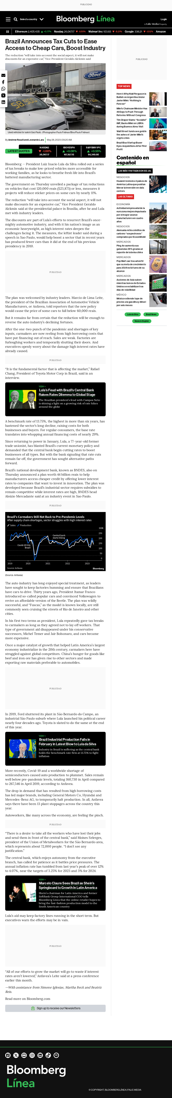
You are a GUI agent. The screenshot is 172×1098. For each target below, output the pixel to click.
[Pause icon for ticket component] (8, 32)
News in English (142, 321)
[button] (3, 75)
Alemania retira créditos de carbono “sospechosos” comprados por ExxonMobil (131, 233)
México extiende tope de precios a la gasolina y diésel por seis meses (131, 302)
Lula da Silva (132, 314)
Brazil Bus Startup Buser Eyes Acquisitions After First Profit (132, 146)
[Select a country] (42, 19)
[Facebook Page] (8, 1055)
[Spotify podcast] (56, 1055)
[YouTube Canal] (24, 1055)
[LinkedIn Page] (40, 1055)
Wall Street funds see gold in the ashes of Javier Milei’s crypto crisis (132, 134)
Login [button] (164, 19)
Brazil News (151, 314)
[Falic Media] (146, 24)
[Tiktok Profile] (48, 1055)
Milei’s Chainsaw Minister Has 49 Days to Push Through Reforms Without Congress (132, 112)
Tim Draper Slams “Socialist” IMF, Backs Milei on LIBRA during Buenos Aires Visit (132, 123)
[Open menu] (8, 19)
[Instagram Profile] (32, 1055)
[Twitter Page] (16, 1055)
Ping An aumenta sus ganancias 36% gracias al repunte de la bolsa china (130, 249)
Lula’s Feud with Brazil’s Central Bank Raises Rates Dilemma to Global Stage (67, 392)
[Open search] (16, 19)
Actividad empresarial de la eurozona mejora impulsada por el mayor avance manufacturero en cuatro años (131, 215)
